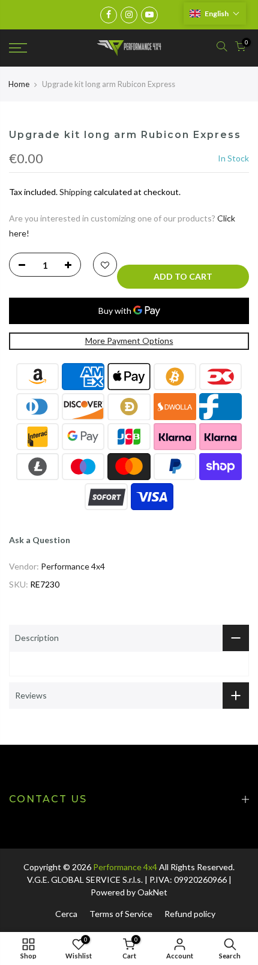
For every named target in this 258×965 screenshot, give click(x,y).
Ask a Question (39, 540)
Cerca (66, 914)
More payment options (129, 340)
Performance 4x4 (73, 566)
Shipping (75, 192)
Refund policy (189, 914)
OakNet (152, 892)
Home (18, 84)
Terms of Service (120, 914)
